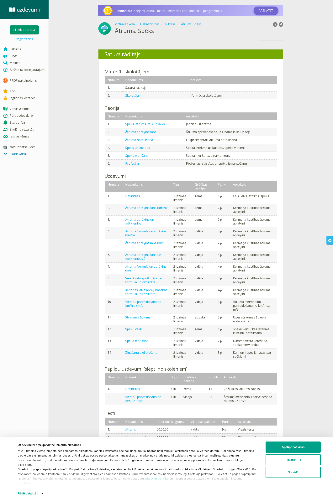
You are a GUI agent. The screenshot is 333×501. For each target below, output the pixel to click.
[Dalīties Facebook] (281, 24)
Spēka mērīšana (136, 155)
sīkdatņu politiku (157, 478)
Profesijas (132, 163)
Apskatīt (266, 10)
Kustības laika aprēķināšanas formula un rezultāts (146, 292)
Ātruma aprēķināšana (140, 132)
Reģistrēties (24, 39)
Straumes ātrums (137, 317)
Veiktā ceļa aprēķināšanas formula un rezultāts (144, 280)
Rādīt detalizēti (28, 493)
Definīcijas (132, 196)
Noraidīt (293, 472)
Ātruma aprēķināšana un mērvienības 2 (143, 257)
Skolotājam (133, 95)
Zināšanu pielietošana (141, 352)
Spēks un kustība (137, 148)
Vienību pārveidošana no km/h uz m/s (143, 304)
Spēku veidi (133, 329)
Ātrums (130, 429)
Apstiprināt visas (293, 447)
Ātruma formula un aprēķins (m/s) (145, 268)
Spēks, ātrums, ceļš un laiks (145, 124)
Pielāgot (290, 459)
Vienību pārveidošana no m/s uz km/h (143, 399)
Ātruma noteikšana (139, 140)
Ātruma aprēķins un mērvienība (139, 221)
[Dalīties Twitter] (275, 24)
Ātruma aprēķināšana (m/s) (145, 243)
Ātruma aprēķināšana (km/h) (146, 208)
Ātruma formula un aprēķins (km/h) (145, 233)
